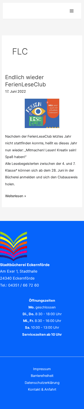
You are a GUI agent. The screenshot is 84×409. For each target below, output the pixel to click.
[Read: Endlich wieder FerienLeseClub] (42, 113)
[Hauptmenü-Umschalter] (72, 11)
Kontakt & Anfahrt (42, 389)
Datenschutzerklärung (42, 383)
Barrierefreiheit (42, 376)
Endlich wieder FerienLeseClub (25, 81)
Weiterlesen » (15, 195)
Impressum (42, 369)
